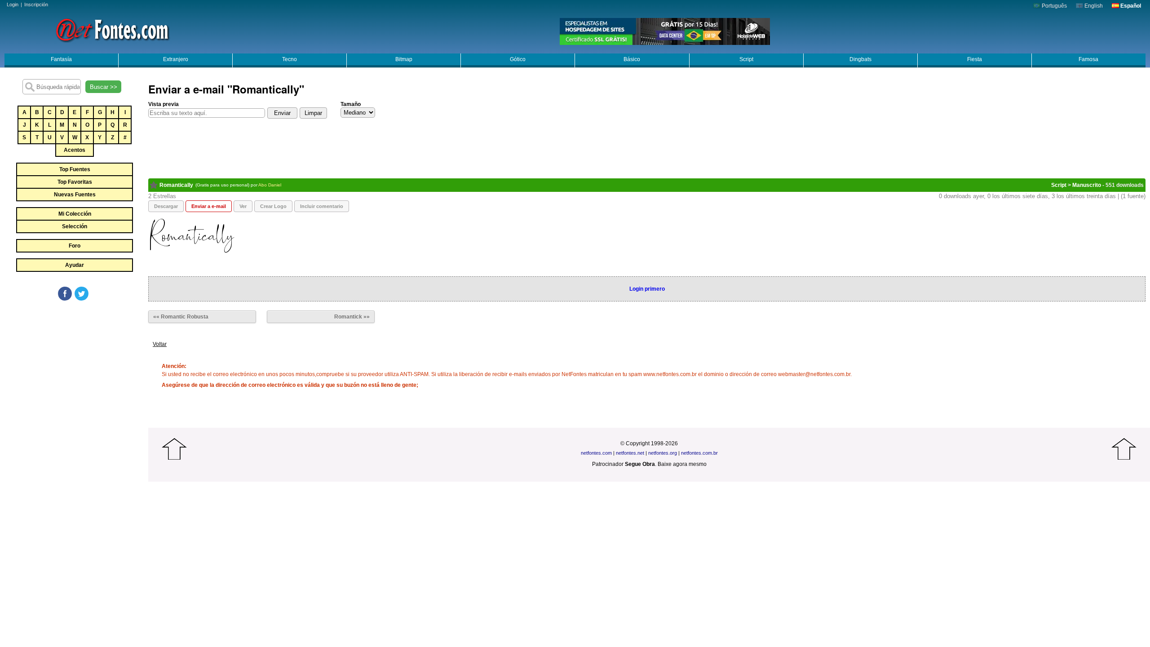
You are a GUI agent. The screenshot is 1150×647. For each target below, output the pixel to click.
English (1093, 6)
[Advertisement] (74, 369)
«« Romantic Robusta (180, 317)
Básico (632, 59)
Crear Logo (273, 206)
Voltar (160, 344)
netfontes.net (630, 453)
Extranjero (175, 59)
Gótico (518, 59)
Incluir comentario (321, 206)
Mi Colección (74, 214)
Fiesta (974, 59)
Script (746, 59)
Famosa (1088, 59)
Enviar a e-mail (208, 206)
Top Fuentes (74, 169)
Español (1130, 6)
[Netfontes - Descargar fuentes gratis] (112, 29)
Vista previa (163, 104)
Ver (243, 206)
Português (1053, 6)
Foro (74, 246)
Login (12, 4)
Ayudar (74, 265)
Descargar (166, 206)
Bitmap (403, 59)
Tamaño (351, 104)
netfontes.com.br (699, 453)
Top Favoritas (75, 182)
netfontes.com (596, 453)
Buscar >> (103, 87)
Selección (74, 226)
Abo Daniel (269, 184)
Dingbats (860, 59)
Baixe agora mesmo (682, 464)
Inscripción (36, 4)
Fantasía (61, 59)
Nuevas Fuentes (75, 194)
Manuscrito (1086, 185)
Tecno (289, 59)
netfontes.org (662, 453)
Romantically (176, 185)
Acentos (74, 150)
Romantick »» (352, 317)
